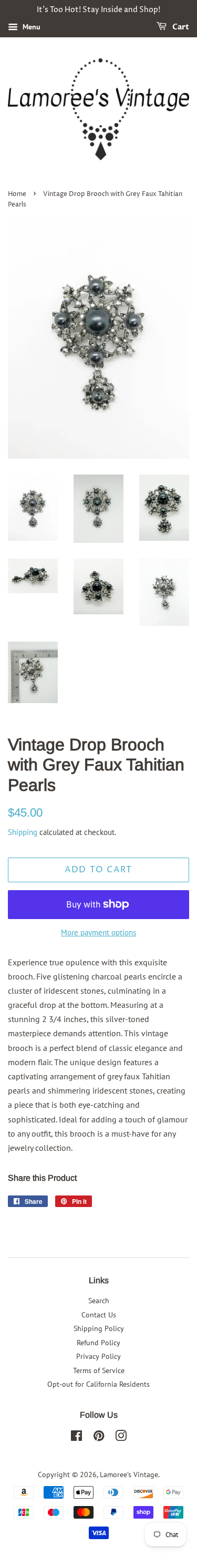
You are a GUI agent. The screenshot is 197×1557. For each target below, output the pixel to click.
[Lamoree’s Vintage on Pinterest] (99, 1437)
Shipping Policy (99, 1328)
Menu (30, 27)
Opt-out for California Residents (98, 1384)
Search (98, 1300)
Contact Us (98, 1314)
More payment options (98, 932)
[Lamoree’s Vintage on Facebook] (76, 1437)
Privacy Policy (98, 1356)
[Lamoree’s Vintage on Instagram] (121, 1437)
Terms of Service (99, 1370)
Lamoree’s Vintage (129, 1474)
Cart (180, 27)
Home (17, 194)
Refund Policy (98, 1342)
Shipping (22, 832)
